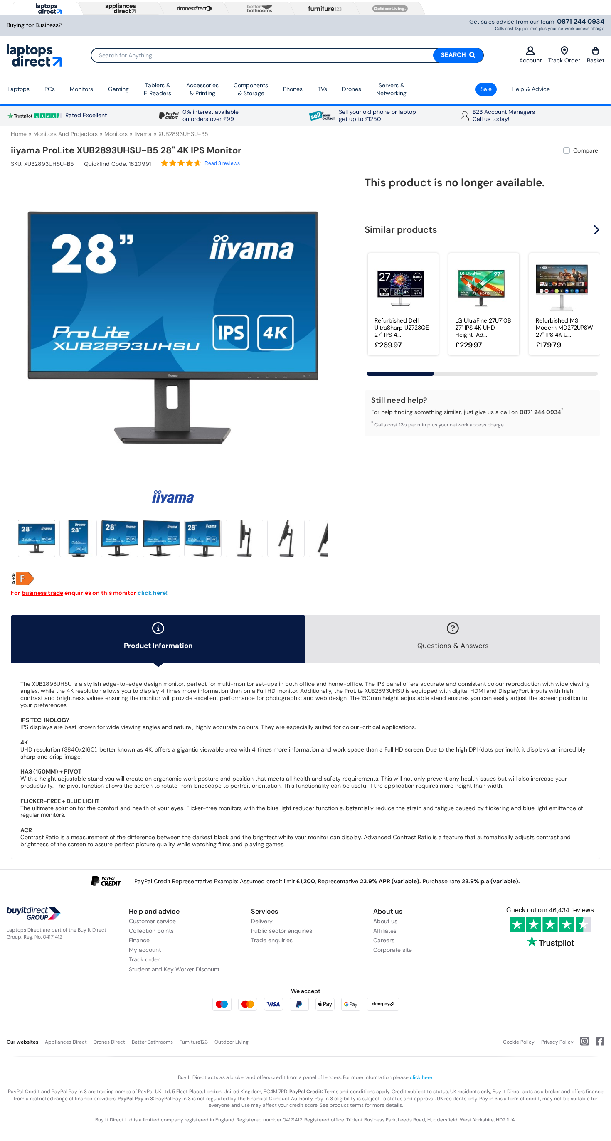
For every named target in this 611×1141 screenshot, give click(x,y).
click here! (153, 592)
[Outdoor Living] (388, 8)
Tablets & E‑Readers (157, 89)
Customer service (152, 921)
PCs (49, 89)
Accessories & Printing (202, 89)
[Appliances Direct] (120, 8)
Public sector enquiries (281, 930)
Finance (139, 940)
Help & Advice (531, 89)
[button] (329, 322)
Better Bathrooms (152, 1042)
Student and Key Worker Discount (174, 969)
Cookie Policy (519, 1042)
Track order (144, 959)
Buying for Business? (34, 25)
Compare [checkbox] (585, 150)
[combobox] (287, 55)
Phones (293, 89)
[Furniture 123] (323, 8)
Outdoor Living (231, 1042)
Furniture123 (194, 1042)
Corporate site (392, 950)
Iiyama (143, 134)
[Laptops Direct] (47, 8)
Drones (351, 89)
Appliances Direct (66, 1042)
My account (145, 950)
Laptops (18, 89)
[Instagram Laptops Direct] (581, 1044)
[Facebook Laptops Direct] (596, 1044)
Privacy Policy (557, 1042)
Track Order (564, 60)
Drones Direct (109, 1042)
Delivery (262, 921)
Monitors (81, 89)
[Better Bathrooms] (257, 8)
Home (19, 134)
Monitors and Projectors (65, 134)
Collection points (151, 930)
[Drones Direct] (192, 9)
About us (385, 921)
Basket (595, 60)
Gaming (118, 89)
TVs (322, 89)
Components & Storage (251, 89)
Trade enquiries (272, 940)
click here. (421, 1077)
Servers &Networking (391, 89)
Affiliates (385, 930)
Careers (383, 940)
